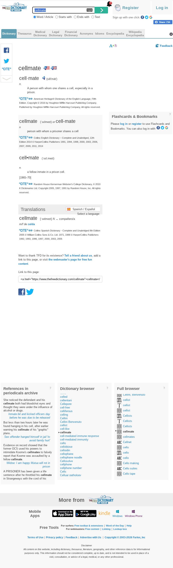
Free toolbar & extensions (88, 525)
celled (63, 396)
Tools (171, 34)
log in (124, 123)
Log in (162, 7)
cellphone (66, 464)
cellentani (66, 400)
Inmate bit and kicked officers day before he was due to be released (29, 415)
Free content (92, 529)
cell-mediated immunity (74, 439)
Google (151, 17)
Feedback (166, 45)
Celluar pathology (70, 475)
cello (63, 443)
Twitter (146, 17)
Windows (117, 513)
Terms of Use (35, 537)
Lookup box (120, 529)
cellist (63, 425)
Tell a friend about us (78, 255)
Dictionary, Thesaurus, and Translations (100, 499)
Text (97, 17)
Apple (62, 513)
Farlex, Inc (139, 537)
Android (85, 513)
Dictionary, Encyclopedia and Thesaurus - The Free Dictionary (14, 7)
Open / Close (6, 78)
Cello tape (129, 473)
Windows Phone (133, 513)
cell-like (64, 428)
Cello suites (130, 468)
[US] (47, 68)
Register (130, 7)
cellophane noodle (71, 457)
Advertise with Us (90, 537)
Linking (106, 529)
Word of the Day (115, 525)
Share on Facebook (162, 22)
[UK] (54, 68)
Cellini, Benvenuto (134, 394)
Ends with (83, 17)
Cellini (64, 418)
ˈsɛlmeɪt (46, 122)
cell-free (65, 407)
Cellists (127, 415)
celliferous (66, 411)
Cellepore (66, 404)
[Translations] (113, 45)
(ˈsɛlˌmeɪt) (48, 158)
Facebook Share (6, 50)
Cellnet (127, 442)
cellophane (66, 453)
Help (129, 525)
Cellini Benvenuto (70, 421)
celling (64, 414)
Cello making (131, 463)
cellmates (129, 436)
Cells (63, 471)
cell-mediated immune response (79, 436)
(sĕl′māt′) (51, 79)
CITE (6, 70)
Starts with (65, 17)
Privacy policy (54, 537)
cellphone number (71, 468)
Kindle (104, 513)
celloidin (65, 450)
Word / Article (45, 17)
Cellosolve (66, 461)
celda (31, 224)
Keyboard (89, 10)
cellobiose (66, 446)
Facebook (142, 17)
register (137, 123)
